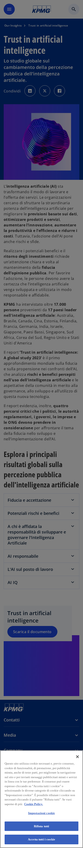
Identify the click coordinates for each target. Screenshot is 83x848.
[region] (41, 799)
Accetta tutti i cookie (41, 839)
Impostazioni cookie (41, 813)
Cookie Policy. (33, 804)
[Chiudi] (77, 757)
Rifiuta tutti (41, 826)
